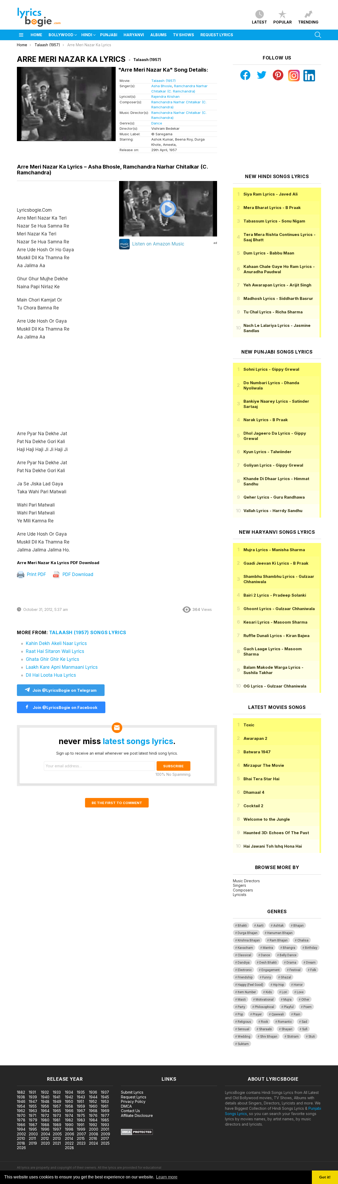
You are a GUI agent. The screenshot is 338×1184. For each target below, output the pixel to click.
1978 (21, 1120)
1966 (69, 1110)
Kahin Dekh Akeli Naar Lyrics (56, 643)
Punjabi (108, 34)
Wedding (244, 1036)
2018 (21, 1143)
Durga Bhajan (247, 933)
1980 (45, 1120)
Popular (282, 22)
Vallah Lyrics (272, 510)
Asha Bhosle (161, 86)
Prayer (257, 1014)
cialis (25, 1062)
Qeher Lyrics (274, 497)
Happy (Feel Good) (250, 985)
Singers (239, 885)
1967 (81, 1110)
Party (241, 1007)
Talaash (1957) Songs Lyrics (87, 632)
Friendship (245, 977)
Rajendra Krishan (165, 96)
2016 (93, 1138)
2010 (21, 1138)
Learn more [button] (166, 1177)
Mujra (287, 999)
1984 (93, 1120)
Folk (313, 970)
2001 (105, 1129)
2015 (81, 1138)
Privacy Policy (133, 1101)
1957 (57, 1106)
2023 (81, 1143)
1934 (69, 1092)
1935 (81, 1092)
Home (36, 34)
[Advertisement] (67, 388)
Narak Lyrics (265, 419)
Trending (308, 22)
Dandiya (244, 962)
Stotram (293, 1036)
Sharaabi (265, 1029)
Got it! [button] (325, 1177)
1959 (81, 1106)
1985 (105, 1120)
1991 (80, 1124)
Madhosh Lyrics (278, 298)
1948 (45, 1101)
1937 (105, 1092)
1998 (69, 1129)
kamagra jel (93, 1062)
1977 (105, 1115)
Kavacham (245, 948)
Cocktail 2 (253, 805)
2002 (21, 1134)
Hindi (86, 34)
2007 (81, 1134)
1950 (69, 1101)
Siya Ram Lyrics (270, 194)
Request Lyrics (216, 34)
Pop (240, 1014)
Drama (291, 962)
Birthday (311, 948)
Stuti (311, 1036)
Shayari (286, 1029)
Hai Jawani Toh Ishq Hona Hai (272, 846)
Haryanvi (134, 34)
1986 (21, 1124)
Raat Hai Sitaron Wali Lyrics (55, 651)
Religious (244, 1022)
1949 (57, 1101)
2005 (57, 1134)
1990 (69, 1124)
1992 (93, 1124)
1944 (93, 1097)
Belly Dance (288, 955)
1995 (33, 1129)
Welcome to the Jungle (266, 819)
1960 (93, 1106)
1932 (45, 1092)
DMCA (126, 1106)
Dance (156, 123)
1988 (45, 1124)
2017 (105, 1138)
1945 (105, 1097)
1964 (45, 1110)
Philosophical (264, 1007)
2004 (45, 1134)
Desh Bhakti (268, 962)
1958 (69, 1106)
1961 (104, 1106)
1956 (45, 1106)
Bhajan (298, 925)
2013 (57, 1138)
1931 (32, 1092)
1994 (21, 1129)
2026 (21, 1147)
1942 (69, 1097)
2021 (57, 1143)
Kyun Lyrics (267, 451)
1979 (33, 1120)
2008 (93, 1134)
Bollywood (61, 34)
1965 (57, 1110)
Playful (289, 1007)
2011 (32, 1138)
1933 (57, 1092)
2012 (45, 1138)
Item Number (247, 992)
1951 (80, 1101)
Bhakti (242, 925)
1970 (21, 1115)
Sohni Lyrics (271, 369)
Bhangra (289, 948)
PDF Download (77, 574)
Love (300, 992)
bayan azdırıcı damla (49, 1062)
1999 (81, 1129)
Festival (295, 970)
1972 (45, 1115)
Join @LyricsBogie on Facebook (64, 707)
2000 (93, 1129)
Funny (266, 977)
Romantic (285, 1022)
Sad (304, 1022)
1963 (33, 1110)
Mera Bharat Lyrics (272, 207)
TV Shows (183, 34)
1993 (105, 1124)
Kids (269, 992)
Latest (259, 22)
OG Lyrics (274, 686)
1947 (33, 1101)
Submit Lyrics (132, 1092)
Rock (264, 1022)
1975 (81, 1115)
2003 (33, 1134)
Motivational (265, 999)
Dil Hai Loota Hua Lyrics (51, 675)
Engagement (270, 970)
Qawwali (277, 1014)
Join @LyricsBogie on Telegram (64, 690)
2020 (45, 1143)
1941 (56, 1097)
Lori (284, 992)
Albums (158, 34)
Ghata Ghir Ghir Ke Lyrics (52, 659)
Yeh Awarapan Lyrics (277, 284)
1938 (21, 1097)
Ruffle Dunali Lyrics (276, 635)
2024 (93, 1143)
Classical (244, 955)
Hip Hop (278, 985)
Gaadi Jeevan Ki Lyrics (275, 563)
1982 (69, 1120)
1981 (56, 1120)
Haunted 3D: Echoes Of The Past (276, 832)
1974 (69, 1115)
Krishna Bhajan (249, 940)
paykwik (75, 1062)
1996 (45, 1129)
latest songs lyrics (138, 741)
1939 (33, 1097)
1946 (21, 1101)
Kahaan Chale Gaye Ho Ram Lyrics (279, 269)
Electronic (245, 970)
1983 (81, 1120)
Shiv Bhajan (268, 1036)
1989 (57, 1124)
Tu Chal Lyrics (273, 311)
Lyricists (239, 894)
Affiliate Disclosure (137, 1115)
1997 (57, 1129)
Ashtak (278, 925)
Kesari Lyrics (275, 622)
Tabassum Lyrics (274, 221)
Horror (298, 985)
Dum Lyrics (268, 253)
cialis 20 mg (10, 1062)
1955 (33, 1106)
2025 (105, 1143)
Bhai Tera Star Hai (261, 778)
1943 (81, 1097)
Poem (307, 1007)
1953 (105, 1101)
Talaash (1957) (163, 80)
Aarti (260, 925)
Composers (243, 890)
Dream (311, 962)
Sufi (304, 1029)
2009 (105, 1134)
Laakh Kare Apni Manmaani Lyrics (62, 667)
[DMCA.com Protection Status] (137, 1133)
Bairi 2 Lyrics (274, 595)
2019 (33, 1143)
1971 (32, 1115)
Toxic (248, 724)
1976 (93, 1115)
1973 (57, 1115)
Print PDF (36, 574)
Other (305, 999)
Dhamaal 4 (253, 792)
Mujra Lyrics (274, 549)
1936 (93, 1092)
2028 (69, 1147)
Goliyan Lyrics (273, 465)
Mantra (268, 948)
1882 (21, 1092)
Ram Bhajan (279, 940)
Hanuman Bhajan (280, 933)
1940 (45, 1097)
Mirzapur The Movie (263, 765)
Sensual (243, 1029)
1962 (21, 1110)
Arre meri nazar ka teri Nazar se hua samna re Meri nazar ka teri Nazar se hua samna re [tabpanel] (45, 379)
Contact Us (130, 1110)
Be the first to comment (117, 803)
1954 (21, 1106)
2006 (69, 1134)
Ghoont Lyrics (279, 608)
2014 (69, 1138)
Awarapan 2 (255, 738)
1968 (93, 1110)
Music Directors (246, 881)
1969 (105, 1110)
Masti (242, 999)
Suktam (243, 1044)
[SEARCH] (318, 35)
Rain (297, 1014)
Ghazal (286, 977)
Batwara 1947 (257, 751)
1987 (33, 1124)
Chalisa (302, 940)
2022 (69, 1143)
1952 (93, 1101)
